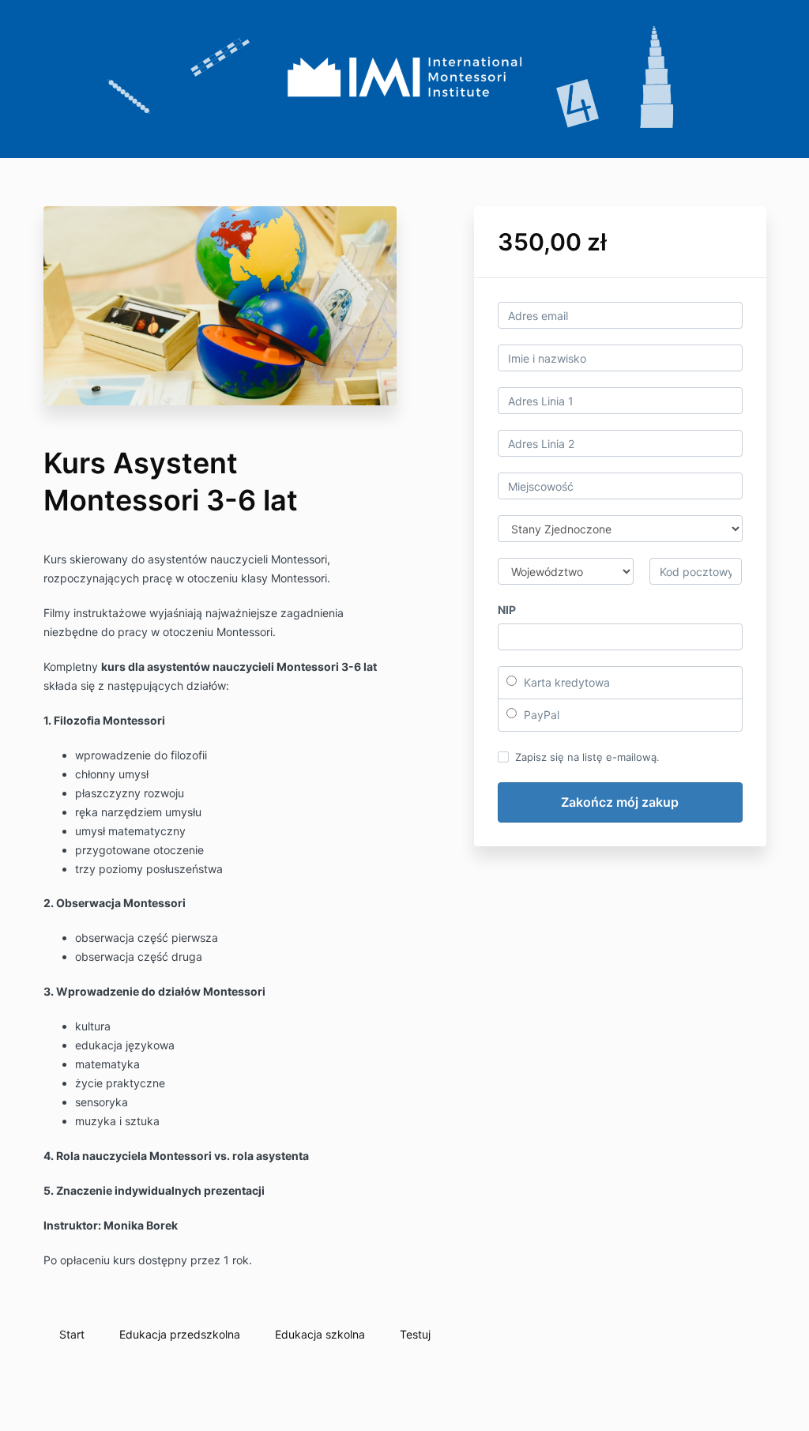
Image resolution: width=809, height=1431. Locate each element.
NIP (507, 609)
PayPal (540, 714)
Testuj (415, 1334)
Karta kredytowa (565, 682)
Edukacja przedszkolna (179, 1334)
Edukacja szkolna (320, 1334)
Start (72, 1334)
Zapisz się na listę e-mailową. (587, 757)
